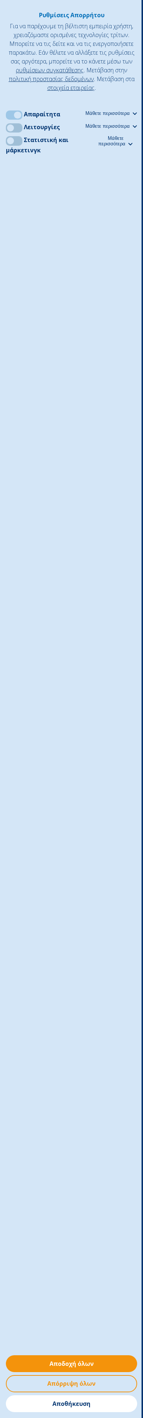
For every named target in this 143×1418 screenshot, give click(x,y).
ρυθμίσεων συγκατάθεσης (50, 70)
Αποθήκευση (71, 1404)
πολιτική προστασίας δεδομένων (51, 79)
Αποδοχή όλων (72, 1364)
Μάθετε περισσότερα (108, 113)
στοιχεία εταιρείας (71, 88)
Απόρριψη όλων (71, 1383)
